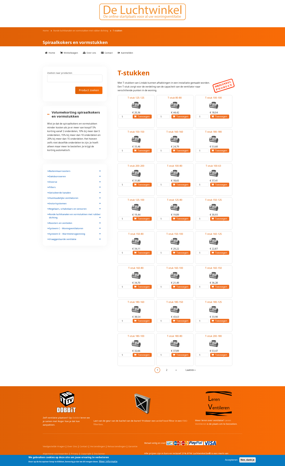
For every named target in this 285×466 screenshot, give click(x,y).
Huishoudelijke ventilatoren (63, 197)
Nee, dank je (247, 460)
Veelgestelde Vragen (54, 446)
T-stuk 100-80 (174, 165)
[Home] (142, 11)
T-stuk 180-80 (174, 336)
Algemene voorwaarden (55, 453)
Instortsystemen (57, 203)
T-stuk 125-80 (174, 199)
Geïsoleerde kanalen (60, 192)
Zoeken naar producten (59, 72)
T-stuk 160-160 (174, 131)
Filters (52, 187)
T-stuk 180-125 (213, 302)
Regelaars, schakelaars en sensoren (68, 208)
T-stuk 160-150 (213, 268)
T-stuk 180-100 (136, 336)
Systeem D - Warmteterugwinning (67, 233)
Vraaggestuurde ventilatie (62, 239)
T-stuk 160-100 (174, 268)
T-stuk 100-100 (213, 97)
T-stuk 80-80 (175, 97)
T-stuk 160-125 (213, 234)
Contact (84, 446)
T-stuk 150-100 (174, 234)
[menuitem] (50, 52)
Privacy (74, 453)
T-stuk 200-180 (213, 336)
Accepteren (231, 459)
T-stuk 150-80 (136, 234)
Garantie (132, 446)
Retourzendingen (116, 446)
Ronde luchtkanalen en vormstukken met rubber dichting (75, 216)
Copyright (86, 453)
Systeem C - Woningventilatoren (66, 228)
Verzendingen (97, 446)
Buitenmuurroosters (59, 170)
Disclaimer (99, 453)
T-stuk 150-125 (213, 199)
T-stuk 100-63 (213, 165)
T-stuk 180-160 (136, 302)
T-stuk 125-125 (136, 97)
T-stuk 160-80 (136, 268)
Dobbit (76, 417)
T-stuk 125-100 (136, 199)
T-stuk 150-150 (136, 131)
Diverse (53, 181)
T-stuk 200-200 (136, 165)
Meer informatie (108, 461)
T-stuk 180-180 (213, 131)
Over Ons (72, 446)
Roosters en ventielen (60, 222)
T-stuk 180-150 (174, 302)
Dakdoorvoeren (57, 176)
